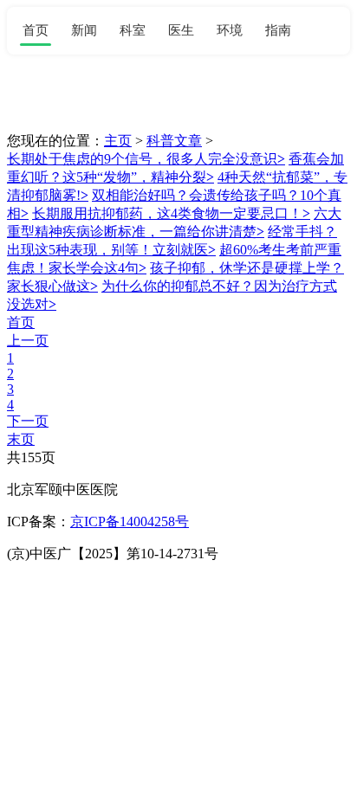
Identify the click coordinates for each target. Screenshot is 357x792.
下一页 (28, 421)
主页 (118, 140)
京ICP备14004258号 (129, 521)
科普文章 (174, 140)
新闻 (84, 30)
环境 (230, 30)
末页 (21, 439)
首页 (36, 30)
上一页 (28, 340)
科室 (133, 30)
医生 (181, 30)
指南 (278, 30)
